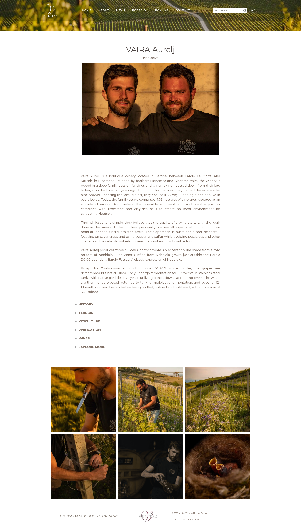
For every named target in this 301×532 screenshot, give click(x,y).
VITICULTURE (89, 321)
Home (86, 10)
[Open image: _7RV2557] (150, 466)
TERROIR (86, 313)
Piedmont (150, 58)
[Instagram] (253, 10)
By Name (161, 10)
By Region (140, 10)
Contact (182, 10)
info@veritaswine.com (196, 519)
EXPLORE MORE (92, 347)
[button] (150, 304)
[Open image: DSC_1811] (150, 399)
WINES (84, 338)
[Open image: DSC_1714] (217, 399)
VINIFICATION (90, 330)
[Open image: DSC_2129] (83, 399)
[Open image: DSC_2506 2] (217, 466)
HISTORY (86, 304)
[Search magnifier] (244, 10)
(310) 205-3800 (178, 519)
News (120, 10)
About (103, 10)
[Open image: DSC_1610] (83, 466)
